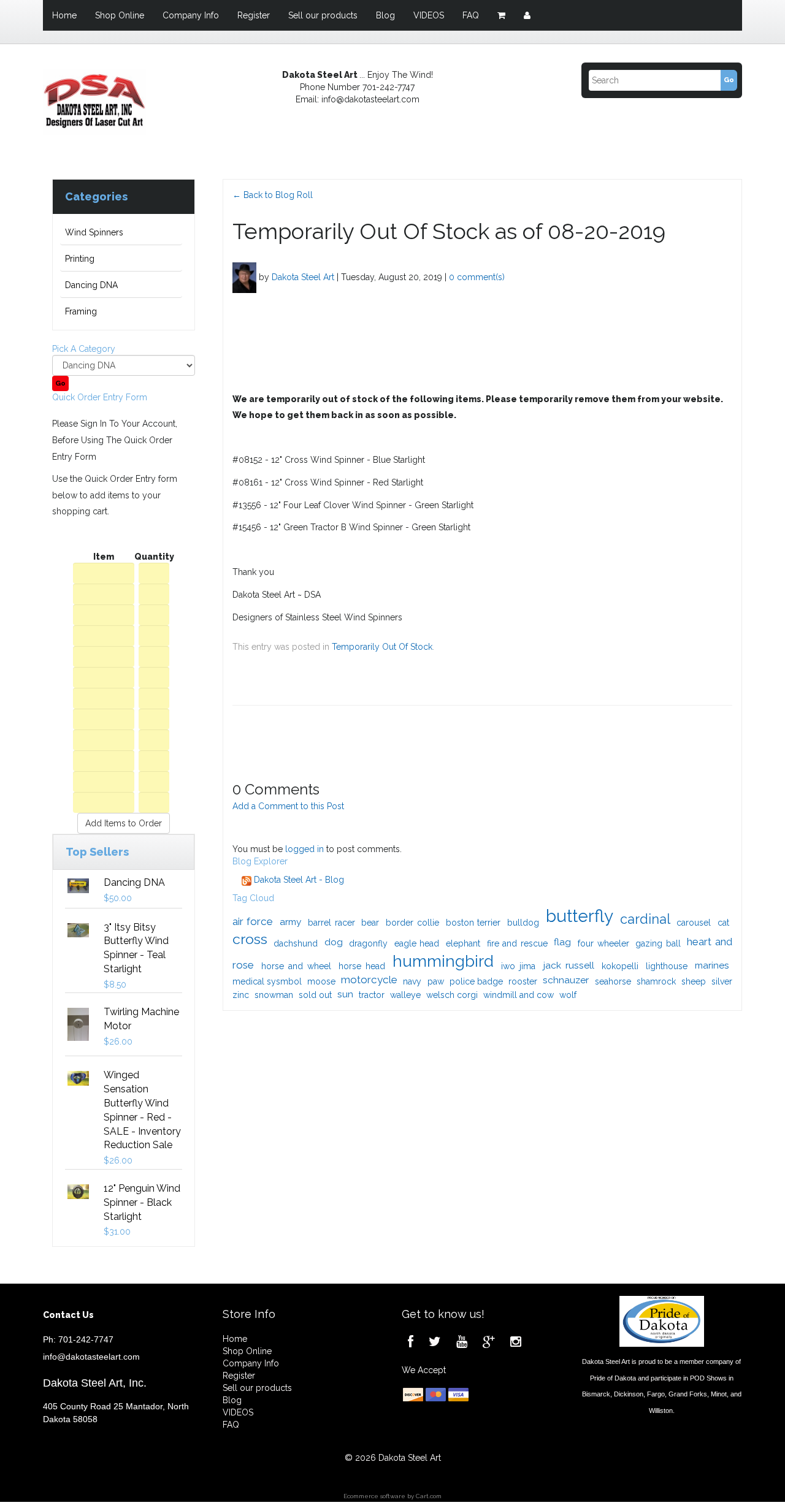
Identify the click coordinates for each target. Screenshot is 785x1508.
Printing (79, 259)
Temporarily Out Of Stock (382, 647)
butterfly (579, 916)
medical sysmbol (267, 981)
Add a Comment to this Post (288, 806)
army (290, 921)
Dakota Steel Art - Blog (297, 880)
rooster (522, 981)
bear (370, 922)
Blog (385, 15)
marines (712, 965)
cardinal (645, 919)
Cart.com (429, 1496)
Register (253, 15)
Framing (81, 311)
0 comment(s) (477, 276)
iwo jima (518, 966)
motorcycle (369, 979)
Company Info (191, 15)
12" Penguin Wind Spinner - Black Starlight (142, 1202)
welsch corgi (452, 995)
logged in (304, 849)
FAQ (470, 15)
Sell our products (323, 15)
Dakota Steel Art (303, 276)
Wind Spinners (94, 232)
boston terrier (473, 922)
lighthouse (666, 966)
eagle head (417, 943)
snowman (274, 995)
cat (723, 922)
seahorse (613, 981)
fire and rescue (517, 943)
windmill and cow (518, 995)
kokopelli (620, 966)
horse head (362, 966)
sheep (693, 981)
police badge (476, 981)
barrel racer (331, 922)
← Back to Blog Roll (272, 195)
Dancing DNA (91, 285)
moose (321, 981)
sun (345, 994)
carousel (693, 922)
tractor (372, 995)
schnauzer (566, 980)
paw (435, 981)
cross (249, 939)
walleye (405, 995)
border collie (412, 922)
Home (64, 15)
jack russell (568, 965)
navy (412, 981)
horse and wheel (296, 966)
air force (253, 921)
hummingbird (443, 960)
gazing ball (658, 943)
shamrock (656, 981)
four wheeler (603, 943)
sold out (315, 995)
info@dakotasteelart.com (91, 1356)
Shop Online (119, 15)
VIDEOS (428, 15)
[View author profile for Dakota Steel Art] (244, 276)
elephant (463, 943)
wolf (567, 995)
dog (333, 942)
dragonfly (368, 943)
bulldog (523, 922)
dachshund (296, 943)
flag (562, 942)
